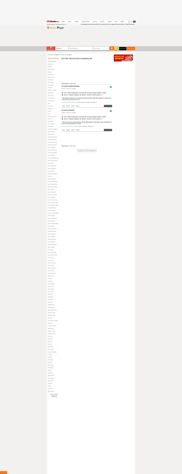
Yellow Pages (86, 21)
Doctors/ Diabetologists (52, 168)
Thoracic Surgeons (51, 378)
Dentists (49, 103)
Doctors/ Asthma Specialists (52, 129)
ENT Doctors (50, 278)
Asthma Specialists (51, 69)
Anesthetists (50, 66)
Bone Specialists (50, 79)
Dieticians (49, 111)
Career (76, 21)
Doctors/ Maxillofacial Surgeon (53, 205)
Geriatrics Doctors (51, 291)
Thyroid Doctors (50, 380)
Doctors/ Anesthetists (51, 123)
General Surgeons (51, 289)
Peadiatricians (50, 338)
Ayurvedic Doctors (51, 74)
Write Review (68, 88)
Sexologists (50, 370)
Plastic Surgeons (51, 349)
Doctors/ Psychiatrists (51, 236)
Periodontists (50, 344)
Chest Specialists (51, 92)
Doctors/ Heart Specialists (52, 194)
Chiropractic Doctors (51, 98)
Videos (110, 21)
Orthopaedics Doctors (51, 333)
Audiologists (50, 72)
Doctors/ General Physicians (53, 184)
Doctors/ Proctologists (51, 234)
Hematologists (50, 302)
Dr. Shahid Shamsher (68, 110)
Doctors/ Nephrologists (52, 207)
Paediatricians (50, 336)
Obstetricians (50, 323)
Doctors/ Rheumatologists (52, 244)
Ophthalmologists (51, 328)
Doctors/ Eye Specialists (52, 178)
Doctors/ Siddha (50, 249)
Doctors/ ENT (50, 176)
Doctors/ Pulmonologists (52, 239)
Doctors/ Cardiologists (52, 147)
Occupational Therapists (52, 325)
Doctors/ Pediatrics (51, 226)
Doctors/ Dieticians (51, 171)
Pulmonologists (50, 359)
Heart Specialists (51, 299)
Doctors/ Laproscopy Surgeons (53, 202)
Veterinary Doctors (51, 391)
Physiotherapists (50, 346)
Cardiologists (50, 87)
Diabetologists (50, 108)
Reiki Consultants (51, 365)
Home (63, 21)
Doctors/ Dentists (51, 163)
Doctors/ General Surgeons (52, 186)
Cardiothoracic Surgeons (52, 90)
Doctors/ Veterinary (51, 270)
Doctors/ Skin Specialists (52, 252)
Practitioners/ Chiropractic (52, 352)
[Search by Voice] (112, 48)
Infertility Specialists (51, 307)
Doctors (49, 113)
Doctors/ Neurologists (51, 210)
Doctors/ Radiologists (51, 241)
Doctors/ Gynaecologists (52, 192)
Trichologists (50, 383)
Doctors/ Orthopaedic (51, 220)
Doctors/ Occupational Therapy (53, 213)
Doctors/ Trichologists (52, 262)
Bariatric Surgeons (51, 77)
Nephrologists (50, 317)
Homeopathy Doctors (51, 304)
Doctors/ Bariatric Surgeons (52, 137)
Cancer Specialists (51, 82)
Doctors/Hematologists (52, 273)
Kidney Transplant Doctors (52, 310)
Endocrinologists (51, 276)
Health (102, 21)
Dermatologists (50, 106)
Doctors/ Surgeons (51, 257)
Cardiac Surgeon (50, 85)
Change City (81, 150)
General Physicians (51, 286)
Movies (95, 21)
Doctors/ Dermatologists (52, 165)
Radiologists (50, 362)
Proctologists (50, 354)
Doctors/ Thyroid (51, 260)
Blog (116, 21)
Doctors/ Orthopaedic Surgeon (53, 223)
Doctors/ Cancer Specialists (52, 142)
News (69, 21)
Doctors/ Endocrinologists (52, 173)
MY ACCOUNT (122, 48)
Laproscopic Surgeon (51, 312)
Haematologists (50, 296)
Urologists (49, 386)
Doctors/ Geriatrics (51, 189)
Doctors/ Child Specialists (52, 152)
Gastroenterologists (51, 283)
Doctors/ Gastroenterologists (53, 181)
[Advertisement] (91, 10)
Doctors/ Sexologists (51, 247)
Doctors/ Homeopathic (51, 197)
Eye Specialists (50, 281)
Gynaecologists (50, 294)
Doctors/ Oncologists (51, 215)
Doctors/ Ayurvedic (51, 134)
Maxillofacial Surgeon (51, 315)
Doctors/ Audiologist (51, 131)
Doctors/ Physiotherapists (52, 228)
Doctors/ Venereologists (52, 268)
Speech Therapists (51, 375)
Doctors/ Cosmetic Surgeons (53, 160)
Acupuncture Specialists (52, 61)
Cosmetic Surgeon (51, 100)
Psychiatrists (50, 357)
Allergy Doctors (50, 64)
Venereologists (50, 388)
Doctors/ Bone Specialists (52, 139)
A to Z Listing (54, 394)
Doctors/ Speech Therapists (52, 254)
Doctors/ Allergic (51, 121)
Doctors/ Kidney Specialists (52, 199)
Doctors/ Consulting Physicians (53, 158)
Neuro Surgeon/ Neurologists (53, 320)
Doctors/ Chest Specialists (52, 150)
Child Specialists (50, 95)
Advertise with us (62, 24)
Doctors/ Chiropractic (51, 155)
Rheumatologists (50, 367)
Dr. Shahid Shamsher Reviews (70, 86)
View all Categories (90, 150)
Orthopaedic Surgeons (52, 331)
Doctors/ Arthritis (51, 126)
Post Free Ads (131, 48)
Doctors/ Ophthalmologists (52, 218)
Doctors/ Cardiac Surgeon (52, 144)
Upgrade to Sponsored (108, 105)
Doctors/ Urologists (51, 265)
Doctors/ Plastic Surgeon (52, 231)
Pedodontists (50, 341)
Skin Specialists (50, 372)
